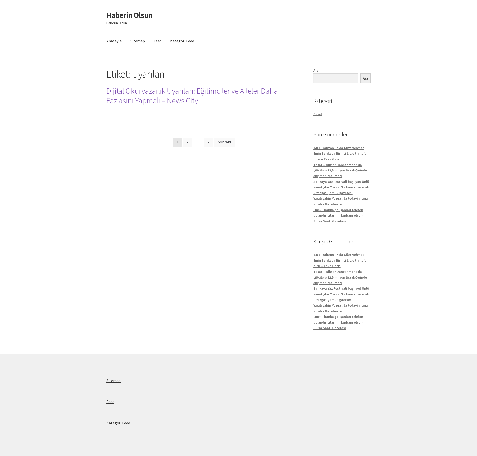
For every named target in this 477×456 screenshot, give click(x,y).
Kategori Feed (182, 40)
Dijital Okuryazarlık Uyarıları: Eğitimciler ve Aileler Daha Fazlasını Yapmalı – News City (192, 96)
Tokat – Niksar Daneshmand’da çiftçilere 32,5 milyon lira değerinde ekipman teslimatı (340, 170)
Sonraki (224, 141)
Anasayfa (114, 40)
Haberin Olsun (129, 15)
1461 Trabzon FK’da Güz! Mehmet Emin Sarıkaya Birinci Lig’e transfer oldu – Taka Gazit (340, 153)
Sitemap (137, 40)
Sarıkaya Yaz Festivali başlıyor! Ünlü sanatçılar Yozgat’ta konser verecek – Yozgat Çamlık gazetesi (341, 187)
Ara (316, 70)
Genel (317, 114)
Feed (157, 40)
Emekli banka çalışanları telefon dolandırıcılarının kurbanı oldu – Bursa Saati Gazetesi (338, 215)
